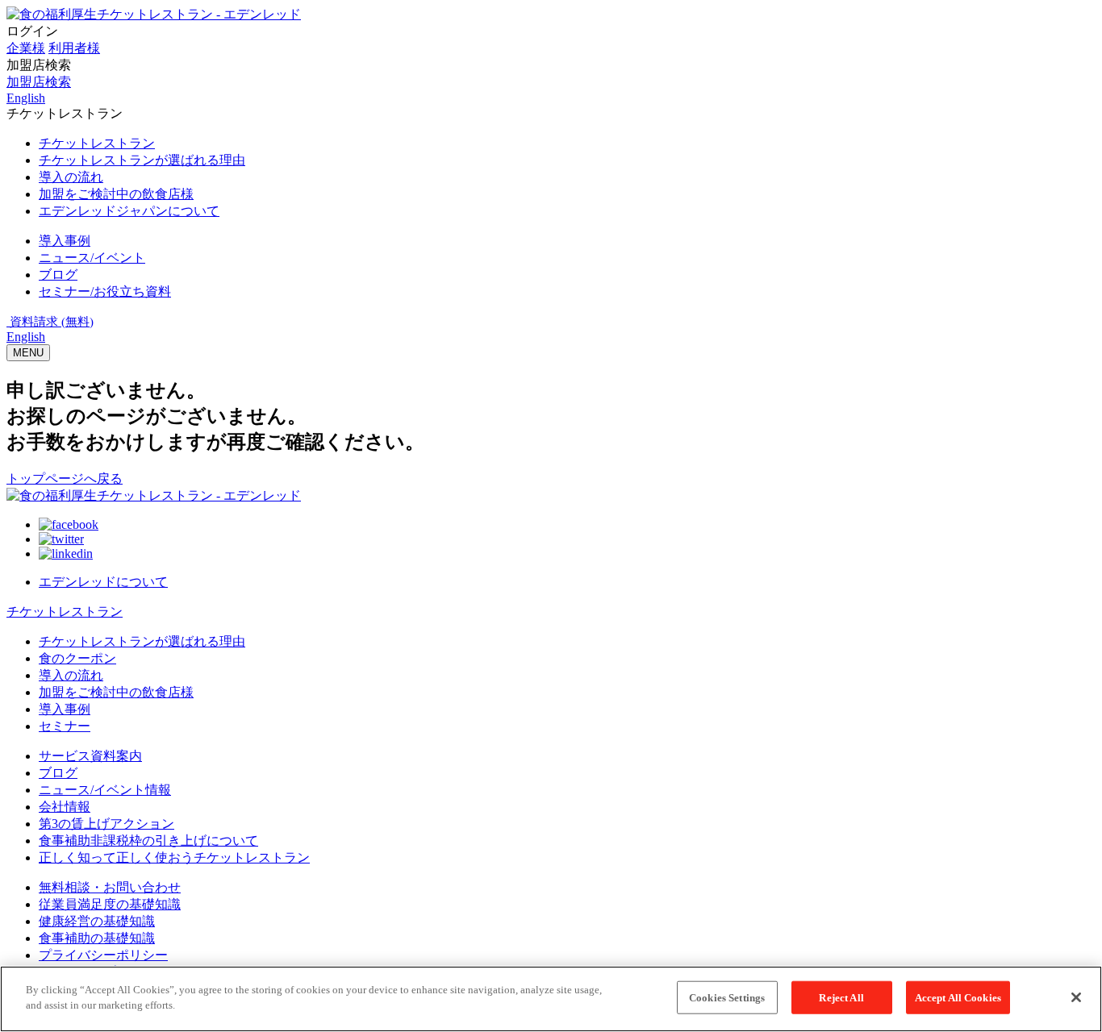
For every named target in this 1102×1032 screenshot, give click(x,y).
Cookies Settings (727, 998)
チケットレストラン (64, 611)
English (25, 336)
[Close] (1076, 997)
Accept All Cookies (958, 998)
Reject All (841, 998)
